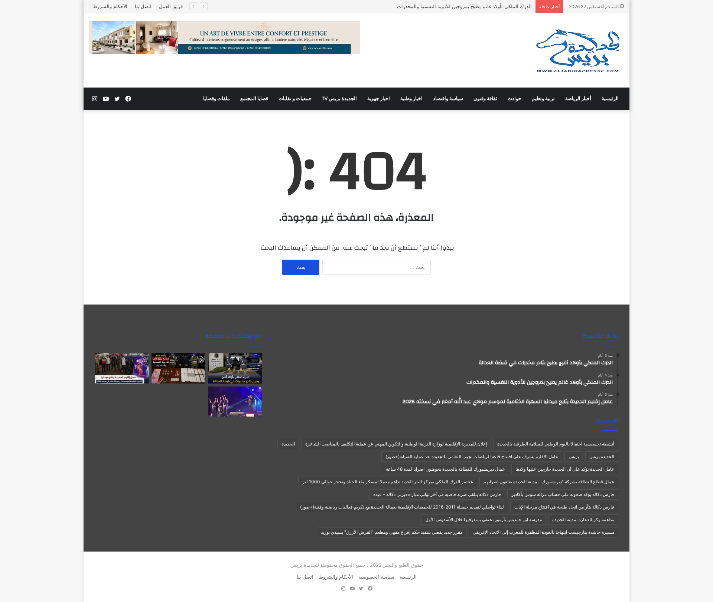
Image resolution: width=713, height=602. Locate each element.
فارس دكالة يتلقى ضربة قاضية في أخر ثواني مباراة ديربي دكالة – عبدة (437, 494)
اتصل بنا (143, 6)
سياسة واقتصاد (448, 98)
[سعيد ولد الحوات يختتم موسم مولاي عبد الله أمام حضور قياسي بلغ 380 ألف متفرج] (235, 401)
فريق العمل (171, 6)
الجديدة (288, 444)
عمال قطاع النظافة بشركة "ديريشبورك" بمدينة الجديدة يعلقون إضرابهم (549, 481)
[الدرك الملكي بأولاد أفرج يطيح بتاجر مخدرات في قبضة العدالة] (235, 368)
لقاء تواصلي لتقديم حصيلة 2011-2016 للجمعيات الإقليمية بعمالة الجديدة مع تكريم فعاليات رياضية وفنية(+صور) (402, 507)
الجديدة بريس (601, 456)
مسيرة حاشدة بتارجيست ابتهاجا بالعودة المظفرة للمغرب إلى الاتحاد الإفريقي (543, 532)
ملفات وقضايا (216, 98)
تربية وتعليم (543, 98)
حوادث (514, 98)
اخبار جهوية (378, 98)
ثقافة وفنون (485, 98)
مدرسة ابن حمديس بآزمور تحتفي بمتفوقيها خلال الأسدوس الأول (483, 519)
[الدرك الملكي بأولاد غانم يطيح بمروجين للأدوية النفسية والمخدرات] (178, 368)
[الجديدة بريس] (577, 50)
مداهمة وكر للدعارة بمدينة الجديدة (583, 519)
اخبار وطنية (411, 98)
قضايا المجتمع (254, 98)
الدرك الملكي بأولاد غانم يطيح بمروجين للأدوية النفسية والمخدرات (464, 6)
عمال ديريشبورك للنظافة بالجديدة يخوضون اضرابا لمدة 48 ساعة (445, 469)
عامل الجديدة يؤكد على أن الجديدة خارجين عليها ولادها (564, 469)
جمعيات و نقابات (295, 98)
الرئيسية (610, 98)
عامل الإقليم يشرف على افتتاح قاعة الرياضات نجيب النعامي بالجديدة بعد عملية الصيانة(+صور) (471, 456)
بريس (574, 456)
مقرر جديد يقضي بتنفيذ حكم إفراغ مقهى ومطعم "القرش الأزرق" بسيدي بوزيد (391, 532)
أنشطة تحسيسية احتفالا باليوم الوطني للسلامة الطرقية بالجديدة (555, 444)
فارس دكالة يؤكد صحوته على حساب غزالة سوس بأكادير (562, 494)
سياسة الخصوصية (376, 577)
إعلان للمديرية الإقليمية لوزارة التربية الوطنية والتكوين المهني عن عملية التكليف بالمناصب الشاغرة (396, 444)
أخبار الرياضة (578, 98)
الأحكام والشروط (110, 6)
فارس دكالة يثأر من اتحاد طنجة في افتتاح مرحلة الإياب (564, 507)
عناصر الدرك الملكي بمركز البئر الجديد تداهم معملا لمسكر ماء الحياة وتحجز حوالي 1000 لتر (387, 481)
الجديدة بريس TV (339, 98)
